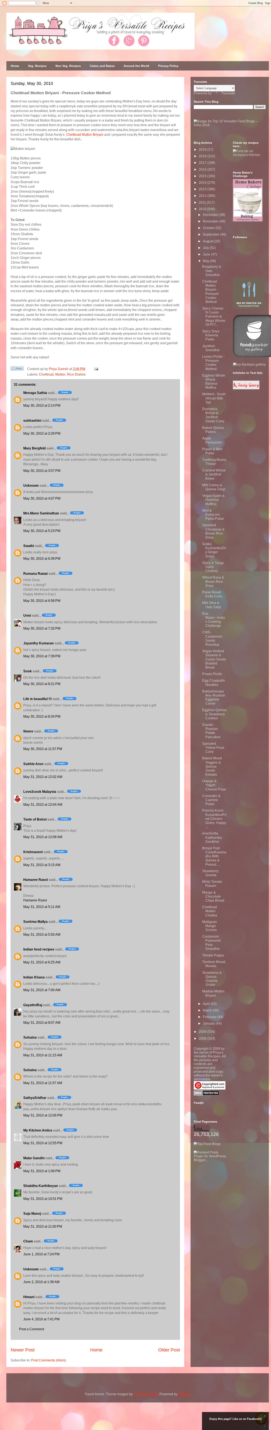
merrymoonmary (146, 1394)
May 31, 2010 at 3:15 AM (41, 865)
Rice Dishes (76, 374)
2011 (203, 202)
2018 (203, 156)
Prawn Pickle (212, 674)
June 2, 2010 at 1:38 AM (41, 1282)
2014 (203, 182)
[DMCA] (206, 1094)
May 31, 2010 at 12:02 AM (42, 777)
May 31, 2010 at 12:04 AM (42, 804)
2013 (203, 189)
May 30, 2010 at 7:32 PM (41, 628)
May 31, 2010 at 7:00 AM (41, 990)
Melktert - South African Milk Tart (214, 398)
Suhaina (30, 1037)
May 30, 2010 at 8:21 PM (41, 684)
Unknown (31, 485)
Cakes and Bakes (102, 66)
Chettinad (46, 374)
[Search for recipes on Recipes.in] (207, 1144)
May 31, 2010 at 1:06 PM (41, 1171)
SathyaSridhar (34, 1098)
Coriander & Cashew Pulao (211, 800)
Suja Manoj (32, 1213)
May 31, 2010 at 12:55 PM (42, 1143)
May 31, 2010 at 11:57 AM (42, 1083)
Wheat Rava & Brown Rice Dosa (213, 581)
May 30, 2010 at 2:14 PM (41, 405)
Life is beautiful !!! (37, 699)
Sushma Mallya (35, 921)
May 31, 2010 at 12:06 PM (42, 1115)
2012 (203, 196)
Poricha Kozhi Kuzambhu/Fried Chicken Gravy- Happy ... (214, 819)
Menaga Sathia (35, 393)
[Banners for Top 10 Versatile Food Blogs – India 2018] (230, 125)
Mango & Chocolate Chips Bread (213, 896)
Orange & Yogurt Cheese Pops (214, 785)
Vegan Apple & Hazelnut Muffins (213, 500)
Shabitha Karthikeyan (40, 1186)
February (210, 1017)
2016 (203, 169)
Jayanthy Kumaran (38, 643)
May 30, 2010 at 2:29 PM (41, 433)
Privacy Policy (168, 66)
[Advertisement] (225, 1188)
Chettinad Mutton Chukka (209, 911)
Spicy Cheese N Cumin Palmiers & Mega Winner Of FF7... (213, 316)
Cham (28, 1241)
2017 (203, 162)
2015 (203, 176)
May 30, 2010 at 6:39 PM (41, 558)
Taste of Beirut (35, 819)
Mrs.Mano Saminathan (41, 513)
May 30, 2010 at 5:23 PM (41, 531)
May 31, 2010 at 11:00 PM (42, 1226)
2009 (203, 1031)
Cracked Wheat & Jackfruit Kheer (213, 474)
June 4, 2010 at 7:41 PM (41, 1319)
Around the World (136, 66)
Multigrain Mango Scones (209, 926)
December (211, 215)
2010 (203, 209)
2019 (203, 149)
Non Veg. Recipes (68, 66)
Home (15, 66)
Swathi (28, 546)
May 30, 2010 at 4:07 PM (41, 498)
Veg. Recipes (37, 66)
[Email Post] (95, 369)
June (207, 254)
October (209, 228)
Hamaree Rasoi (35, 879)
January (209, 1023)
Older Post (169, 1350)
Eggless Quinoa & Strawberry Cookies (214, 714)
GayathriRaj (32, 1005)
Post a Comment (31, 1329)
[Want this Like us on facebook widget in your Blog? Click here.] (265, 1426)
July (206, 248)
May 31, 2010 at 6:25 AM (41, 962)
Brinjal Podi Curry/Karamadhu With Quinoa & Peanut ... (214, 856)
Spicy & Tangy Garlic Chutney (213, 567)
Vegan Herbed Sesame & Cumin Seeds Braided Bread (214, 659)
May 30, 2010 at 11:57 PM (42, 749)
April (207, 1004)
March (208, 1010)
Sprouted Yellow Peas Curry (213, 747)
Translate (228, 93)
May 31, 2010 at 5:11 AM (41, 907)
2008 (203, 1038)
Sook (27, 671)
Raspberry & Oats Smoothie (211, 270)
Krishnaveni (33, 852)
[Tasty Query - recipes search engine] (246, 388)
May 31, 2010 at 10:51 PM (42, 1199)
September (211, 234)
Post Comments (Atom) (48, 1360)
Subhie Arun (33, 764)
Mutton (60, 374)
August (208, 241)
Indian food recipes (38, 949)
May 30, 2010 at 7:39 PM (41, 656)
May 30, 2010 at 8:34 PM (41, 716)
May (206, 261)
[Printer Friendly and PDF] (17, 369)
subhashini (32, 420)
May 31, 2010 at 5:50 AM (41, 934)
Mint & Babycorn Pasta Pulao (213, 514)
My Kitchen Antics (37, 1130)
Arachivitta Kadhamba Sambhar (212, 837)
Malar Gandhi (33, 1158)
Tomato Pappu (213, 955)
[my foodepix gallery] (249, 364)
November (211, 221)
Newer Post (23, 1350)
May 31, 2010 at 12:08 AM (42, 837)
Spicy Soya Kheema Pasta (210, 335)
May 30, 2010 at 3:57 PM (41, 471)
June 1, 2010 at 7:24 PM (41, 1254)
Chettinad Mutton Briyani (84, 134)
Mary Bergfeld (34, 448)
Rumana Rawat (35, 573)
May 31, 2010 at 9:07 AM (41, 1022)
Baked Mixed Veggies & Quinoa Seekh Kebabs (212, 766)
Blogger (184, 1394)
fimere (28, 731)
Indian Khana (34, 977)
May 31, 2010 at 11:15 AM (42, 1055)
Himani (29, 1297)
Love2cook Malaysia (39, 791)
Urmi (27, 615)
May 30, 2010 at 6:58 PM (41, 600)
